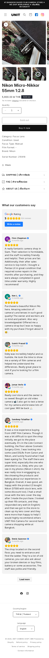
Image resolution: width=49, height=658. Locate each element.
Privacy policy (36, 642)
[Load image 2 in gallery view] (24, 74)
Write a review (14, 224)
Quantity (5, 105)
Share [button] (8, 165)
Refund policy (21, 642)
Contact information (26, 651)
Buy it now (24, 128)
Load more (24, 579)
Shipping (15, 100)
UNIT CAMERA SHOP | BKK (23, 639)
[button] (5, 15)
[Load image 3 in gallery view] (39, 74)
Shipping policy (33, 646)
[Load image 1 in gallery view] (9, 74)
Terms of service (18, 646)
